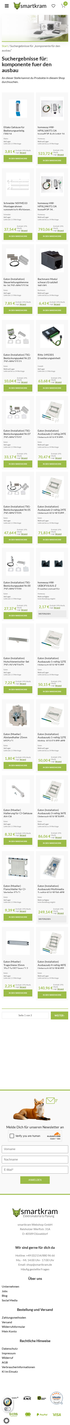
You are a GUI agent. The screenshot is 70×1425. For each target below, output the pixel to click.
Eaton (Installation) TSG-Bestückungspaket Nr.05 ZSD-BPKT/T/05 (17, 510)
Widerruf (7, 1357)
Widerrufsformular (13, 1326)
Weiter (59, 1015)
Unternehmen (10, 1286)
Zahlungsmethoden (14, 1317)
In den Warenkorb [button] (18, 158)
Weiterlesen (45, 614)
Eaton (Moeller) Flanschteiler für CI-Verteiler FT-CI (15, 889)
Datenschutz (10, 1348)
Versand (23, 153)
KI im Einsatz (10, 1371)
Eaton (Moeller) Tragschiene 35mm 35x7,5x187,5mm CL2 (16, 965)
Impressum (9, 1353)
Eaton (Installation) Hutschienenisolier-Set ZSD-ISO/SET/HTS (16, 661)
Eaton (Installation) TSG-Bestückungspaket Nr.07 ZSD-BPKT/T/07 (17, 434)
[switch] (7, 1409)
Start (5, 46)
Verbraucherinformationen (18, 1367)
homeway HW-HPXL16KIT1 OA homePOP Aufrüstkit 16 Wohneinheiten (51, 132)
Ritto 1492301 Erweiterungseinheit (49, 356)
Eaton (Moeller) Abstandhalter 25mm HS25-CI (15, 737)
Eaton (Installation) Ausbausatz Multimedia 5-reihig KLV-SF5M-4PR (51, 889)
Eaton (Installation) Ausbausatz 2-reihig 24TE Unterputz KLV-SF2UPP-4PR (52, 511)
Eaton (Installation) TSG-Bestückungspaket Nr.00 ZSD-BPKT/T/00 (17, 586)
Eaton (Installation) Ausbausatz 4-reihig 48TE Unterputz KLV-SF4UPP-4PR (52, 966)
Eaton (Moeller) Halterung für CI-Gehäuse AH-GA (18, 813)
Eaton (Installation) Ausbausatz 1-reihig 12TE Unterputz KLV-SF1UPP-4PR (52, 663)
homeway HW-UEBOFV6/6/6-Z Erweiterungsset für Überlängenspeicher (49, 587)
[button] (6, 1420)
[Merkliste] (53, 6)
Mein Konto (9, 1331)
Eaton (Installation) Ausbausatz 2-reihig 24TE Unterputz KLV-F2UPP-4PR (52, 435)
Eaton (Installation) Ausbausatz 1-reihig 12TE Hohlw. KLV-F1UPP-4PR (52, 737)
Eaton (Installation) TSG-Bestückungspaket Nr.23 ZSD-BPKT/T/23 (17, 358)
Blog (4, 1295)
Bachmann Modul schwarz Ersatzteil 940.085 (48, 282)
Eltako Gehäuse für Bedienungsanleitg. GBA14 (14, 130)
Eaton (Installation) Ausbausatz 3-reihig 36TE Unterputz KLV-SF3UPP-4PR (52, 814)
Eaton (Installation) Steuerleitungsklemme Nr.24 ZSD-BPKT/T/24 (16, 282)
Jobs (5, 1291)
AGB (5, 1362)
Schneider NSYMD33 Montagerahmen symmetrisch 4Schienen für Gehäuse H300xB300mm (17, 210)
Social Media (9, 1300)
